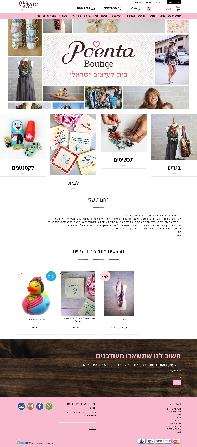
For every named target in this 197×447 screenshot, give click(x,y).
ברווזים (87, 15)
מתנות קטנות (49, 15)
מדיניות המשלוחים (173, 426)
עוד (38, 15)
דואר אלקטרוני (174, 370)
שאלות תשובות (175, 423)
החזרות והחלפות (174, 429)
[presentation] (0, 64)
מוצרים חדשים (174, 15)
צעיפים (141, 15)
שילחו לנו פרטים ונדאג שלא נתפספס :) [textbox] (80, 412)
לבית (162, 15)
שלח (177, 382)
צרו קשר (172, 2)
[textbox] (98, 206)
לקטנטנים (116, 15)
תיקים (104, 15)
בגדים (152, 15)
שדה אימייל (90, 415)
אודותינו (148, 2)
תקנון (179, 431)
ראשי (158, 2)
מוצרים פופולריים (174, 408)
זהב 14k (63, 15)
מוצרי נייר (76, 15)
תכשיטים (130, 15)
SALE (95, 15)
